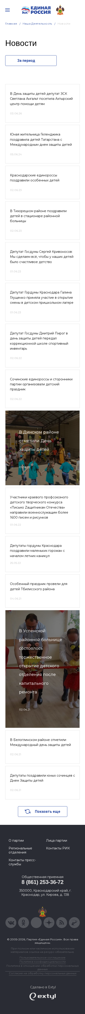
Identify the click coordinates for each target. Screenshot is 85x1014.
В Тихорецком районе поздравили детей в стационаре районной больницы (38, 216)
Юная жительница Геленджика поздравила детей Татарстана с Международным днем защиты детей (41, 139)
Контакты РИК (58, 848)
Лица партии (56, 840)
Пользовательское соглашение (42, 957)
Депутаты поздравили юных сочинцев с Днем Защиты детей (42, 778)
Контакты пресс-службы (22, 862)
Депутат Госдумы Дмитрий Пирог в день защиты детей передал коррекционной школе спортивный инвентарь (39, 341)
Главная (11, 23)
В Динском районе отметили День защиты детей (39, 441)
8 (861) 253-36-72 (42, 882)
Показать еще (47, 811)
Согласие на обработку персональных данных (42, 973)
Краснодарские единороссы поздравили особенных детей (34, 177)
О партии (16, 840)
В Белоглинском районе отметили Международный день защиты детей (40, 742)
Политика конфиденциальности (42, 961)
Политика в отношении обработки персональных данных (42, 967)
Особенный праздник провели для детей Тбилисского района (38, 586)
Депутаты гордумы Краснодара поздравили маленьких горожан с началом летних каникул (37, 551)
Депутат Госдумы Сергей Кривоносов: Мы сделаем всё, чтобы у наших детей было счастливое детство (41, 257)
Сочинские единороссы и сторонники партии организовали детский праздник (41, 384)
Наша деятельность (37, 23)
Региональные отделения (20, 850)
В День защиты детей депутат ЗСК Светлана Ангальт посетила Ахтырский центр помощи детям (41, 99)
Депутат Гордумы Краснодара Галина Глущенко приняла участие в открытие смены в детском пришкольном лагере (41, 297)
